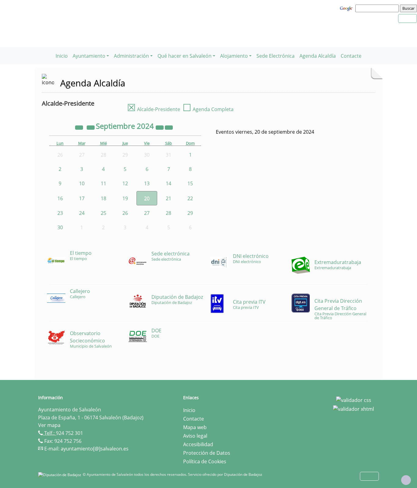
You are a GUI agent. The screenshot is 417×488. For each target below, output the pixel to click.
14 (168, 183)
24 (82, 213)
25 (103, 213)
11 (103, 183)
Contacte (351, 55)
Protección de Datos (206, 453)
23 (60, 213)
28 (168, 213)
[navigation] (378, 8)
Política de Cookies (204, 461)
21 (168, 198)
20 (147, 198)
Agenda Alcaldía (317, 55)
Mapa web (195, 427)
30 (60, 227)
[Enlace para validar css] (353, 399)
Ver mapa (49, 425)
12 (125, 183)
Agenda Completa (208, 109)
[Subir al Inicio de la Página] (406, 480)
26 (125, 213)
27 (147, 213)
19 (125, 198)
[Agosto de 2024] (91, 127)
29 (190, 213)
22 (190, 198)
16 (60, 198)
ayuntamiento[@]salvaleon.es (95, 448)
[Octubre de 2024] (169, 127)
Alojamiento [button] (234, 55)
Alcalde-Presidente (153, 109)
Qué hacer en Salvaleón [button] (185, 55)
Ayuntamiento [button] (89, 55)
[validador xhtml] (353, 408)
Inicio (62, 55)
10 (82, 183)
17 (82, 198)
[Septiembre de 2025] (160, 127)
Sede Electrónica (275, 55)
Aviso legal (195, 435)
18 (103, 198)
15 (190, 183)
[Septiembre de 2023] (79, 127)
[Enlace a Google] (347, 8)
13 (147, 183)
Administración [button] (131, 55)
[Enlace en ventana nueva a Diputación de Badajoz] (60, 474)
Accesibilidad (198, 444)
